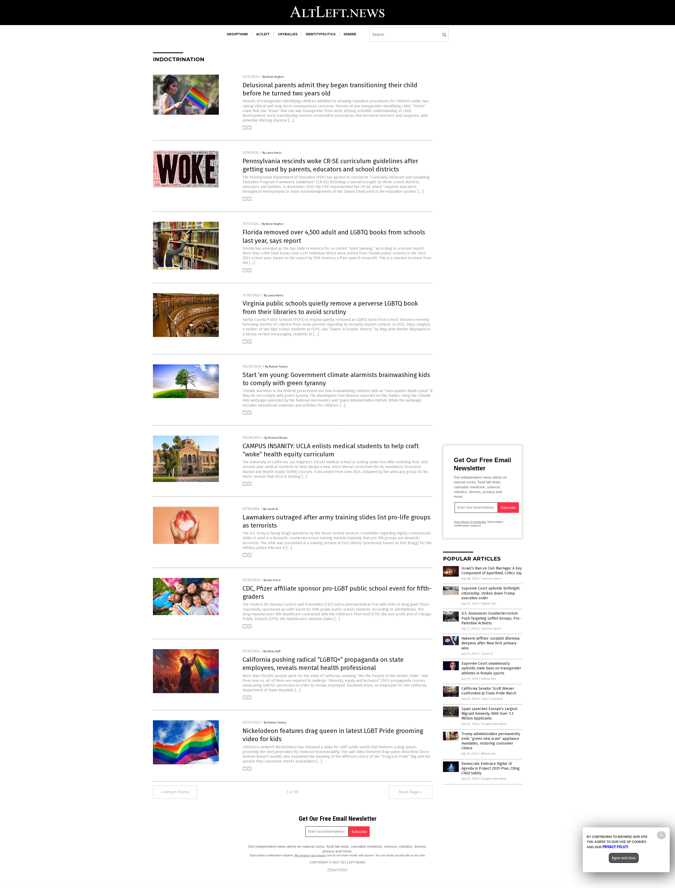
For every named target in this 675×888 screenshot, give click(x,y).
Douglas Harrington (494, 724)
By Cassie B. (270, 509)
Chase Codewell (492, 699)
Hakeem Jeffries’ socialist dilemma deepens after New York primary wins (490, 643)
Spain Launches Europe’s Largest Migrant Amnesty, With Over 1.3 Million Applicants (489, 714)
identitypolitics (320, 34)
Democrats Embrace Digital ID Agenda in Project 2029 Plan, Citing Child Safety (490, 768)
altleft (263, 34)
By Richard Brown (275, 438)
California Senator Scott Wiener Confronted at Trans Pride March (488, 691)
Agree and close (624, 858)
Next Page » (410, 792)
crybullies (287, 34)
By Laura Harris (272, 153)
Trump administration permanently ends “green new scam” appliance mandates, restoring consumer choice (490, 741)
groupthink (237, 34)
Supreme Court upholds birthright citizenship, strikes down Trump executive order (490, 593)
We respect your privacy (310, 855)
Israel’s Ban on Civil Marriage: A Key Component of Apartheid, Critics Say (491, 570)
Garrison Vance (491, 578)
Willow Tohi (488, 603)
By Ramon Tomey (276, 366)
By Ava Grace (272, 580)
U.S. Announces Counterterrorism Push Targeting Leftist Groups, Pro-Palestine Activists (491, 618)
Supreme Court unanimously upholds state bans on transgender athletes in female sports (491, 668)
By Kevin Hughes (273, 77)
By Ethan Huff (271, 651)
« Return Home (175, 792)
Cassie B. (487, 653)
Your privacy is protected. (470, 521)
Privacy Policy (337, 869)
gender (350, 34)
